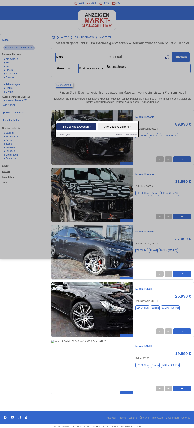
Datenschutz (172, 417)
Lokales (133, 417)
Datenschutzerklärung (126, 134)
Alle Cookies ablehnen (117, 126)
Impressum (157, 417)
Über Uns (144, 417)
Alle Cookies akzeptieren (76, 126)
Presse (122, 417)
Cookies (185, 417)
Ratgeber (111, 417)
